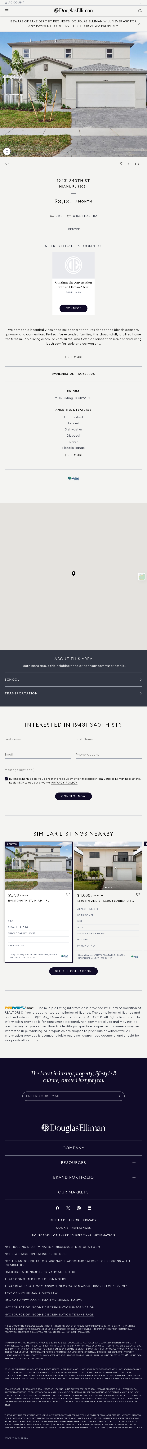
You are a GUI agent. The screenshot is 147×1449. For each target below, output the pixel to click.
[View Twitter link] (68, 1209)
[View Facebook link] (57, 1209)
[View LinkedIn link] (89, 1209)
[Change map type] (141, 576)
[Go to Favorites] (140, 2)
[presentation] (73, 94)
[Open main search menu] (140, 10)
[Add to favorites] (68, 894)
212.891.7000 (54, 1343)
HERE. (7, 1405)
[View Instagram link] (79, 1209)
